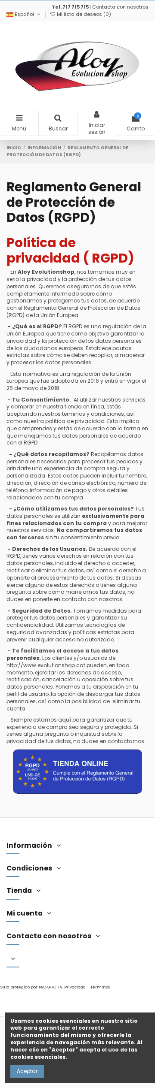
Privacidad (75, 987)
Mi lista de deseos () (83, 14)
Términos (100, 987)
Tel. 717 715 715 (70, 6)
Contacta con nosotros (120, 6)
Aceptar (27, 1071)
